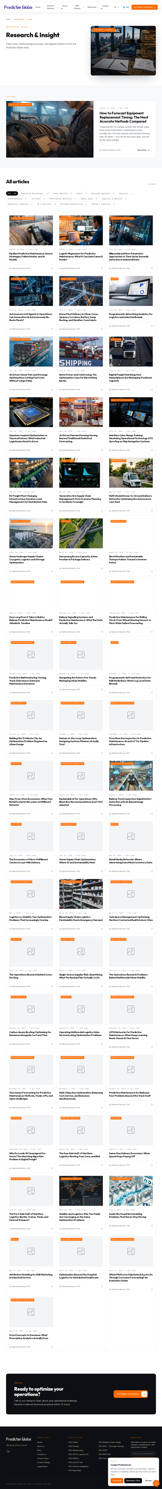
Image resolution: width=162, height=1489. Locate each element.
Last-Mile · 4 (37, 199)
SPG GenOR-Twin (75, 1462)
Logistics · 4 (125, 193)
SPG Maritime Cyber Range (110, 1442)
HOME (8, 19)
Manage (148, 1481)
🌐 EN (126, 7)
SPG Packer (73, 1442)
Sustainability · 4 (17, 199)
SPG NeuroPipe (74, 1470)
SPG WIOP (103, 1450)
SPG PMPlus (73, 1458)
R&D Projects (77, 7)
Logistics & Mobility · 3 (114, 199)
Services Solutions (50, 7)
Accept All (117, 1481)
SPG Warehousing (75, 1450)
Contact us (105, 7)
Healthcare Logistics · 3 (20, 204)
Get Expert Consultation (143, 7)
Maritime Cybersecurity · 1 (73, 204)
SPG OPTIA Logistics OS (78, 1454)
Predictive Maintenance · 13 (35, 193)
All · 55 (12, 193)
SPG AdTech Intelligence (78, 1466)
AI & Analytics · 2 (46, 204)
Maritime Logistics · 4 (103, 193)
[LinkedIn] (8, 1451)
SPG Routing (73, 1446)
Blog (39, 1450)
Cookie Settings (43, 1462)
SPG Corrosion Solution (108, 1458)
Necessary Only (133, 1481)
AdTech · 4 (81, 193)
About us (64, 7)
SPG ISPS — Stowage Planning (111, 1446)
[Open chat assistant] (156, 1483)
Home (37, 7)
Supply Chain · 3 (89, 199)
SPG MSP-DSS (105, 1454)
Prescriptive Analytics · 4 (62, 199)
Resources (92, 7)
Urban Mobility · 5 (62, 193)
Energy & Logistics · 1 (103, 204)
